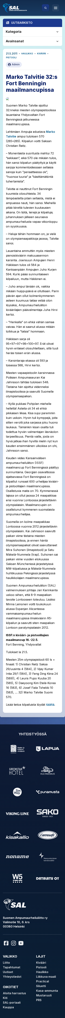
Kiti (5, 998)
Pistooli (11, 57)
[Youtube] (21, 943)
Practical (42, 981)
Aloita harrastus (14, 993)
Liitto (6, 962)
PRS (39, 1000)
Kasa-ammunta (47, 990)
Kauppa (8, 1007)
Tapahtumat (11, 967)
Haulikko (27, 53)
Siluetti (41, 986)
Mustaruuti (44, 995)
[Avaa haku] (45, 8)
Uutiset (8, 972)
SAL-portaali (12, 1002)
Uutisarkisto (21, 22)
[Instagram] (13, 943)
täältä (50, 704)
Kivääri (41, 53)
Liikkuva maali (46, 976)
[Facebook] (6, 943)
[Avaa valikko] (55, 8)
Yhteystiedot (12, 976)
